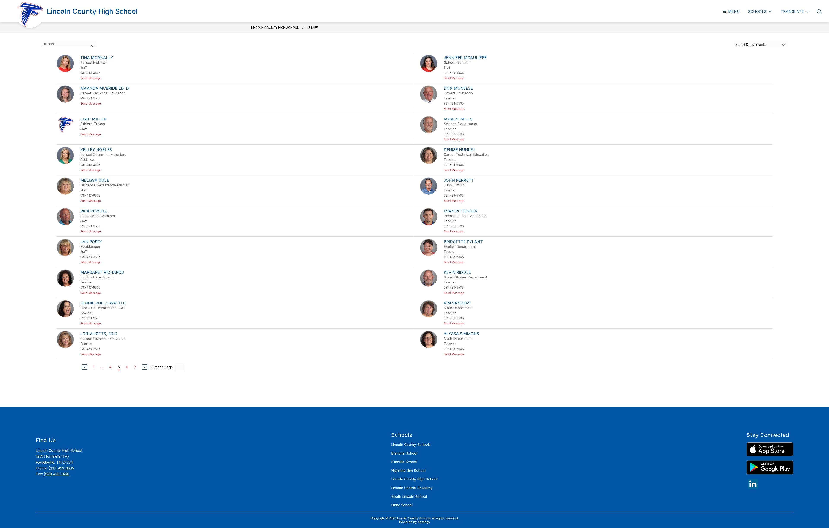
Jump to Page (161, 367)
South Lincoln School (409, 496)
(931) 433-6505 (61, 468)
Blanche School (404, 453)
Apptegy (424, 522)
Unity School (402, 505)
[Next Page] (144, 367)
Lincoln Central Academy (411, 488)
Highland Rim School (408, 470)
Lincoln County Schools (410, 444)
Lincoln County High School (275, 27)
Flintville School (404, 462)
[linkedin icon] (753, 488)
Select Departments (750, 44)
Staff (313, 27)
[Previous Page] (84, 367)
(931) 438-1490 (56, 474)
